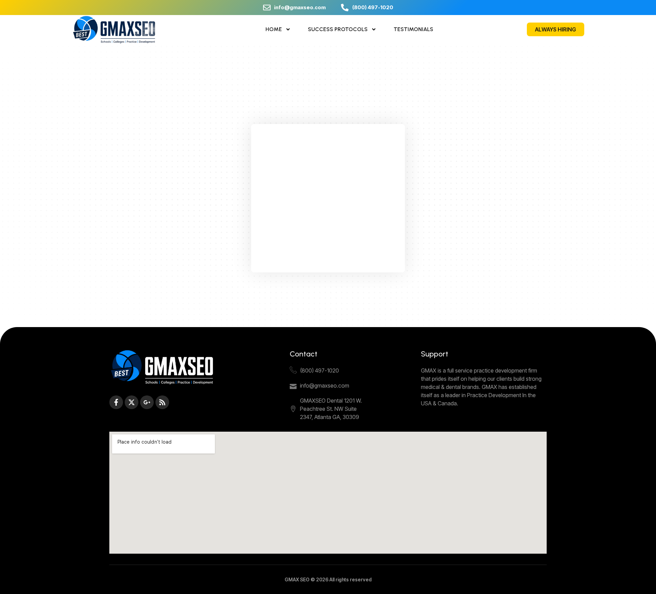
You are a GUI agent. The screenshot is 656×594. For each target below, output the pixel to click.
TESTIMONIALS (413, 29)
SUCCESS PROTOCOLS (338, 29)
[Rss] (162, 402)
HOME (273, 29)
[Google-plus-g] (147, 402)
